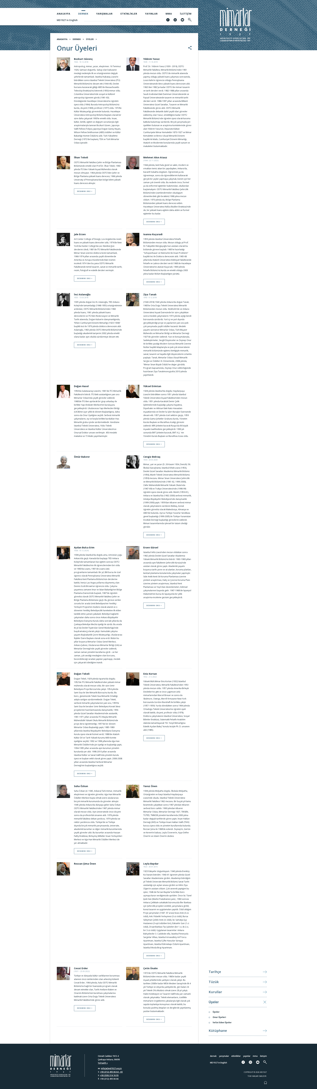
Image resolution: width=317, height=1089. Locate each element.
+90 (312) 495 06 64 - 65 (111, 1071)
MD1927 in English (67, 20)
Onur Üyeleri (219, 1017)
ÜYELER (90, 39)
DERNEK (77, 39)
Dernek (83, 13)
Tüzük (214, 982)
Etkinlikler (129, 13)
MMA (169, 13)
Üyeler (214, 1002)
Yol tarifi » (103, 1063)
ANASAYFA (62, 39)
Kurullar (215, 992)
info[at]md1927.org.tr (111, 1068)
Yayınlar (151, 13)
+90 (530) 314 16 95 (109, 1075)
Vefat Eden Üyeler (222, 1022)
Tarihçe (215, 972)
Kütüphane (218, 1030)
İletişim (186, 13)
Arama (290, 545)
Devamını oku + (84, 191)
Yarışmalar (104, 13)
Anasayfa (63, 13)
